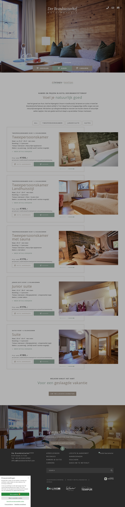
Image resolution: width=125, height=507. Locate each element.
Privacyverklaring (9, 504)
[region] (15, 485)
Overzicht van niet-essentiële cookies (15, 501)
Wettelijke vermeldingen (20, 504)
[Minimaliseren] (28, 478)
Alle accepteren (14, 494)
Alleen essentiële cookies (15, 498)
